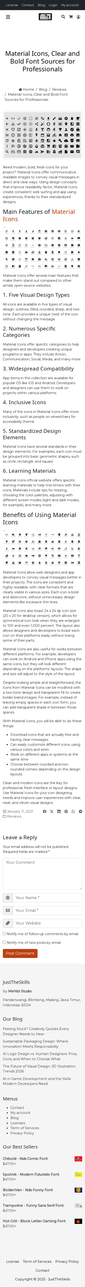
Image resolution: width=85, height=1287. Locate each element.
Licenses (17, 1123)
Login (53, 5)
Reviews (59, 89)
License (12, 5)
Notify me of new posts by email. (34, 943)
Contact (28, 5)
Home (28, 89)
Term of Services (24, 1128)
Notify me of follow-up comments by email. (43, 934)
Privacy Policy (22, 1133)
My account (70, 5)
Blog (41, 5)
